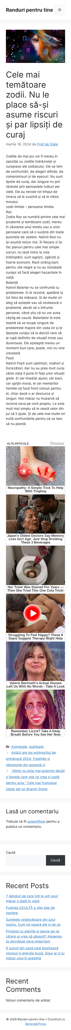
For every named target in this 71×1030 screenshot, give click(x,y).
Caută (10, 853)
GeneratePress (35, 1024)
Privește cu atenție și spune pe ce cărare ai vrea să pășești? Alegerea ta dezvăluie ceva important (34, 936)
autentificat (36, 821)
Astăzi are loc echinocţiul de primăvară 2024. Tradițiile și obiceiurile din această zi (31, 759)
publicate (36, 747)
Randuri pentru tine (29, 10)
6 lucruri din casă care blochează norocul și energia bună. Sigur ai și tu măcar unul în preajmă (35, 953)
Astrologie (19, 747)
